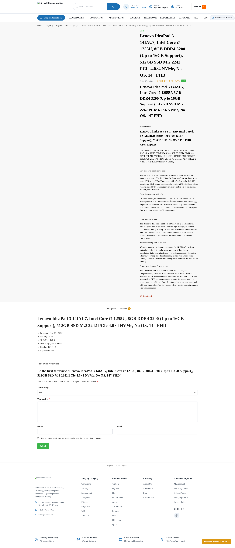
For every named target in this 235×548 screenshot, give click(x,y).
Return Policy (180, 493)
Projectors (85, 506)
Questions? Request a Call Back (216, 541)
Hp (113, 493)
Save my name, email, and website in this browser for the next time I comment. (72, 438)
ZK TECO (117, 506)
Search (113, 6)
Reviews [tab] (124, 308)
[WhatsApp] (176, 515)
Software (85, 515)
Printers (84, 502)
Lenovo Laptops (71, 25)
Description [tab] (111, 308)
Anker (115, 502)
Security (84, 488)
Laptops (59, 25)
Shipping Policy (181, 497)
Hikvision (116, 520)
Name (40, 426)
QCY (114, 524)
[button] (200, 6)
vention (115, 484)
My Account (179, 484)
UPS (83, 511)
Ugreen (115, 488)
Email (120, 426)
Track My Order (181, 488)
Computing (49, 25)
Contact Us (148, 488)
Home (39, 25)
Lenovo (115, 511)
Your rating (43, 387)
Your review (43, 399)
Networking (86, 493)
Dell (114, 515)
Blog (145, 493)
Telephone (85, 497)
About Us (147, 484)
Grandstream (117, 497)
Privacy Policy (180, 502)
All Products (148, 497)
